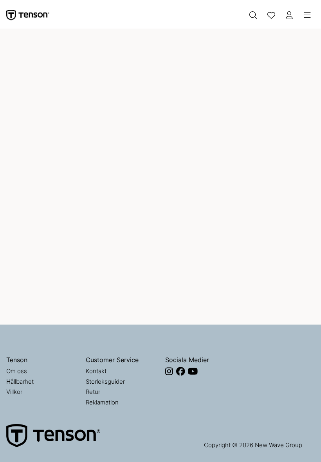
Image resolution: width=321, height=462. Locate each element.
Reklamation (102, 402)
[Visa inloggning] (289, 15)
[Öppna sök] (253, 15)
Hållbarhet (20, 381)
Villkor (14, 391)
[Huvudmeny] (307, 15)
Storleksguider (105, 381)
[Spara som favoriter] (271, 15)
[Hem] (27, 15)
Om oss (16, 371)
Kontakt (96, 371)
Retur (93, 391)
